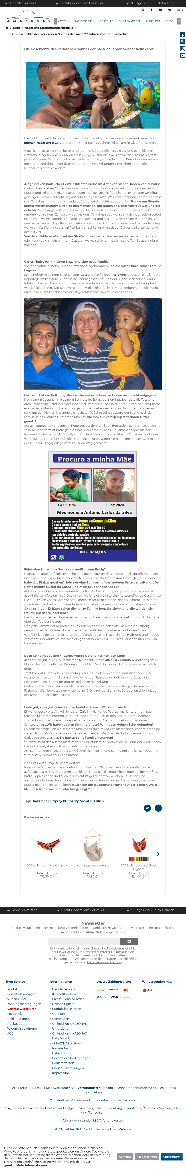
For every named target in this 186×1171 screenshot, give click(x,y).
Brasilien (97, 801)
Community (61, 1019)
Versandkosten (89, 1088)
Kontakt (13, 989)
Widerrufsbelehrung (22, 1028)
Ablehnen (125, 1156)
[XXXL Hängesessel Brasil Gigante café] (145, 859)
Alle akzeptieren (147, 1156)
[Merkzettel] (160, 10)
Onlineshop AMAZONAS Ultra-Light (69, 1026)
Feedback (14, 1013)
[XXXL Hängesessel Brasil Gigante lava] (132, 859)
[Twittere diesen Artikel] (149, 808)
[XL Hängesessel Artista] (93, 844)
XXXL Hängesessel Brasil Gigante (139, 867)
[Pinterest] (182, 41)
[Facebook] (182, 34)
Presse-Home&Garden (68, 999)
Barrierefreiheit (63, 1063)
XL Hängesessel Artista (93, 865)
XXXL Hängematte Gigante (47, 865)
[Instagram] (182, 48)
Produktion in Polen (66, 1009)
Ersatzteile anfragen (22, 994)
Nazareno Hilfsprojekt (49, 801)
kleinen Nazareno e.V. (40, 142)
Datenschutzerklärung (104, 962)
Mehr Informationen (31, 1165)
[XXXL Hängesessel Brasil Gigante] (139, 840)
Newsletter (60, 1048)
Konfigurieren (171, 1156)
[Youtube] (182, 55)
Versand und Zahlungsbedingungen (24, 1001)
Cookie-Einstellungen (68, 1068)
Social (84, 801)
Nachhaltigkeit (63, 1004)
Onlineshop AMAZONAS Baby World (69, 1036)
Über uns (59, 1013)
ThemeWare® (120, 1129)
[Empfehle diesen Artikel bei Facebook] (158, 808)
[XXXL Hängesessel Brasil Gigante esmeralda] (139, 859)
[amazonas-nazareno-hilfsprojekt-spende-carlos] (93, 95)
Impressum (60, 1073)
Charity (73, 801)
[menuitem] (169, 10)
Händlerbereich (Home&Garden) (64, 992)
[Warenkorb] (169, 10)
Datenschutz (61, 1053)
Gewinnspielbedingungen (71, 1058)
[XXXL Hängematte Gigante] (47, 844)
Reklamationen (18, 1019)
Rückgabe (14, 1023)
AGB (10, 1033)
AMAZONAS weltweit (67, 1043)
